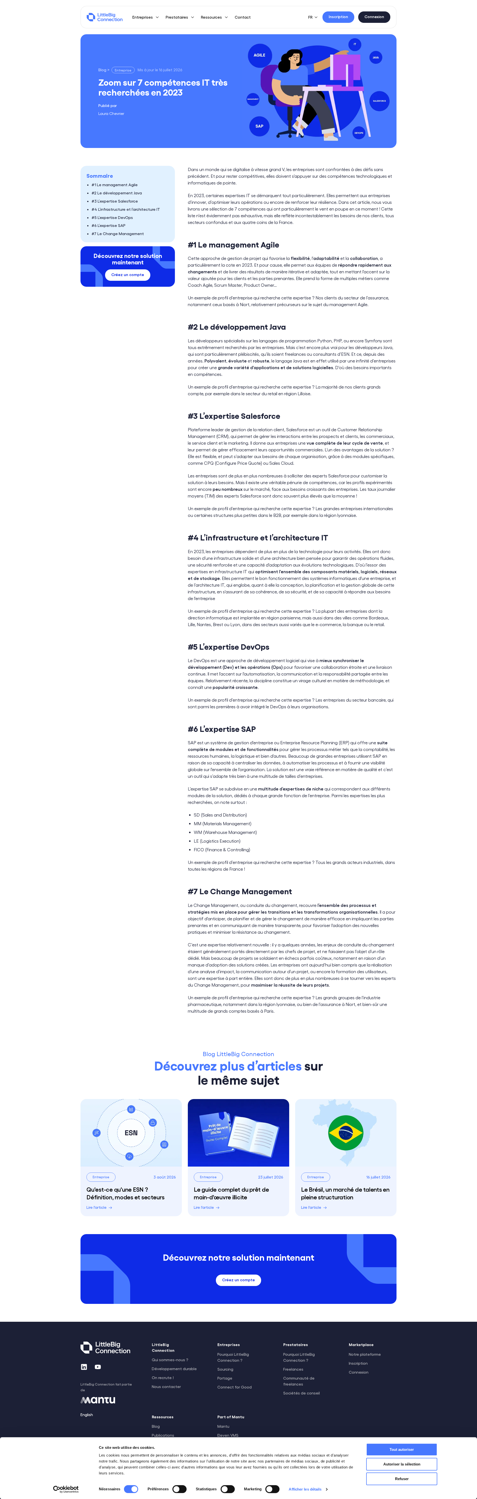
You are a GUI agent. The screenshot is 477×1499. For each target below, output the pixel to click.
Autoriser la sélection (401, 1464)
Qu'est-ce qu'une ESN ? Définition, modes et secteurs (125, 1192)
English (86, 1414)
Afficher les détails (305, 1489)
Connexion (358, 1372)
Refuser (402, 1479)
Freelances (293, 1369)
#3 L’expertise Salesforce (114, 201)
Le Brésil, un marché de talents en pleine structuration (345, 1192)
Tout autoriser (402, 1449)
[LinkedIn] (83, 1366)
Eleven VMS (227, 1435)
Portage (224, 1378)
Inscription (358, 1363)
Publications (163, 1435)
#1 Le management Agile (114, 184)
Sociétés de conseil (301, 1393)
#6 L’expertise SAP (108, 225)
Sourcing (225, 1369)
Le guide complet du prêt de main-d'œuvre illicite (231, 1192)
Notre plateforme (365, 1354)
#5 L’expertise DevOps (112, 217)
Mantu (223, 1426)
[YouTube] (97, 1366)
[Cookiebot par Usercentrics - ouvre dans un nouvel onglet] (66, 1489)
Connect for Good (234, 1387)
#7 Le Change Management (117, 233)
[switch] (179, 1489)
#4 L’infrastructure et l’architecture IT (125, 209)
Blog (156, 1426)
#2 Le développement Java (116, 193)
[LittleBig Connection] (104, 17)
